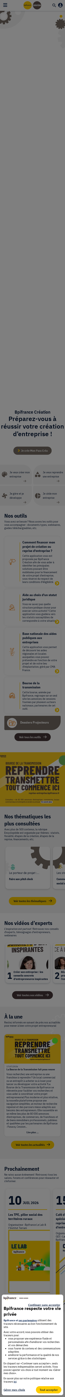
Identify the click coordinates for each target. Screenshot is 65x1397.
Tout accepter (49, 1390)
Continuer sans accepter (44, 1305)
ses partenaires (28, 1320)
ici (15, 1381)
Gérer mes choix (14, 1390)
